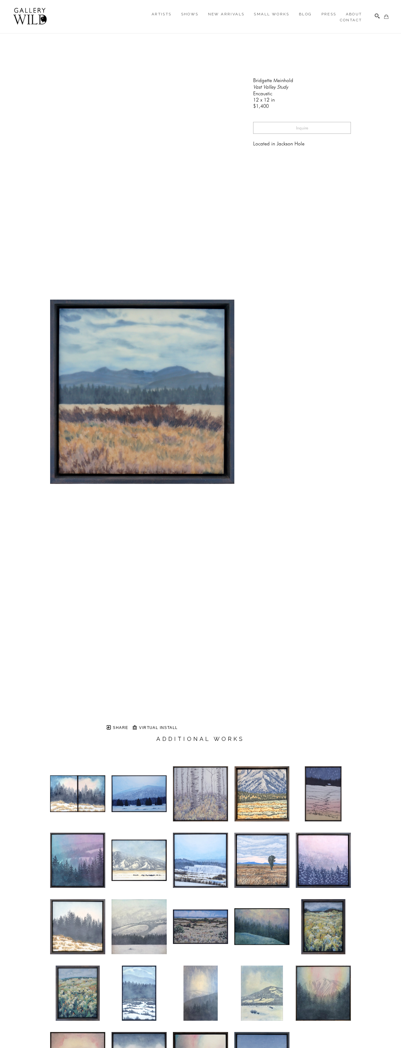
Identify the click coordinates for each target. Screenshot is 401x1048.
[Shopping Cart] (386, 16)
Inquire (302, 127)
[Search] (377, 15)
